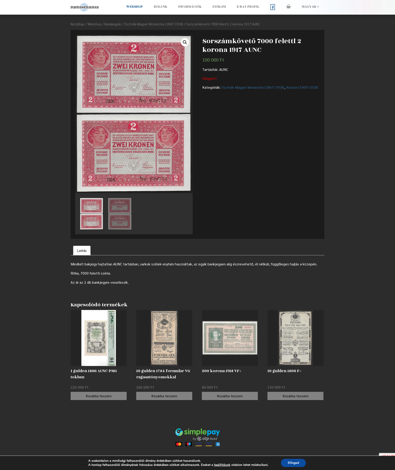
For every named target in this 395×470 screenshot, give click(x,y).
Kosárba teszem (99, 395)
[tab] (82, 250)
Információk (190, 6)
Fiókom (219, 6)
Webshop (134, 6)
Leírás (82, 250)
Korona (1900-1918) (302, 87)
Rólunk (160, 6)
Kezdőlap (77, 24)
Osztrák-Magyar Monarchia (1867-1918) (153, 24)
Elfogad (293, 463)
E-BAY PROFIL (248, 6)
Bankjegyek (112, 24)
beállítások (222, 465)
